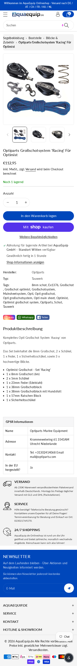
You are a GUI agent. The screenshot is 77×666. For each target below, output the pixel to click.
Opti (30, 293)
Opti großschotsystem (17, 298)
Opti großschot (45, 293)
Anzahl (8, 193)
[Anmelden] (57, 14)
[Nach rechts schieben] (69, 134)
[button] (7, 14)
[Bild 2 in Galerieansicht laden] (38, 134)
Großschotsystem (43, 289)
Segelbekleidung (13, 38)
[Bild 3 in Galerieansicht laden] (57, 134)
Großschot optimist (17, 289)
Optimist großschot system (21, 302)
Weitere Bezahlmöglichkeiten (38, 237)
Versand (30, 169)
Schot (58, 302)
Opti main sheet (44, 298)
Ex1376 (53, 285)
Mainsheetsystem (14, 293)
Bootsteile (35, 38)
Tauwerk (8, 306)
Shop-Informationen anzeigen (25, 262)
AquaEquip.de (25, 641)
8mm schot (39, 285)
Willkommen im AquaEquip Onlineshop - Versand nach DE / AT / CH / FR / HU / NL (38, 5)
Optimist (62, 298)
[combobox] (38, 25)
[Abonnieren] (69, 588)
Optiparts (46, 302)
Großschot (67, 285)
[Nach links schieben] (7, 134)
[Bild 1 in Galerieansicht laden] (20, 134)
